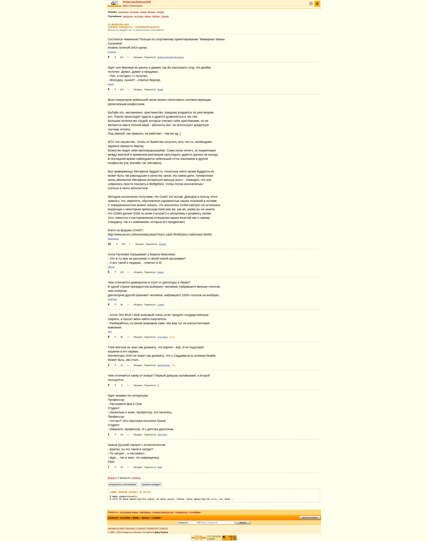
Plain (159, 467)
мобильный (113, 239)
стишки (160, 12)
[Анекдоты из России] (114, 4)
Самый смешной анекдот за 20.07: (130, 492)
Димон (160, 272)
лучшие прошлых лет (163, 512)
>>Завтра (135, 477)
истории (134, 12)
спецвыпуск (182, 512)
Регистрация (136, 6)
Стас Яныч (162, 337)
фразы (151, 12)
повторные (145, 512)
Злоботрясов (163, 365)
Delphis (162, 244)
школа (111, 84)
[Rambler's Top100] (198, 537)
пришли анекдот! (310, 517)
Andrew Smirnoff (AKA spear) (170, 57)
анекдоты (123, 12)
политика (112, 299)
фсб (110, 332)
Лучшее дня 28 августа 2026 (137, 2)
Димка (160, 89)
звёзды (111, 267)
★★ (173, 365)
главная (113, 518)
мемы (143, 12)
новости (164, 528)
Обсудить (138, 57)
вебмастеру (152, 528)
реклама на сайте (116, 528)
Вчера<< (112, 477)
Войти (126, 6)
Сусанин (112, 52)
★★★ (172, 337)
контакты (130, 528)
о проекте (141, 528)
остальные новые (129, 512)
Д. (158, 385)
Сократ (160, 305)
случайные (194, 512)
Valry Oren (162, 435)
